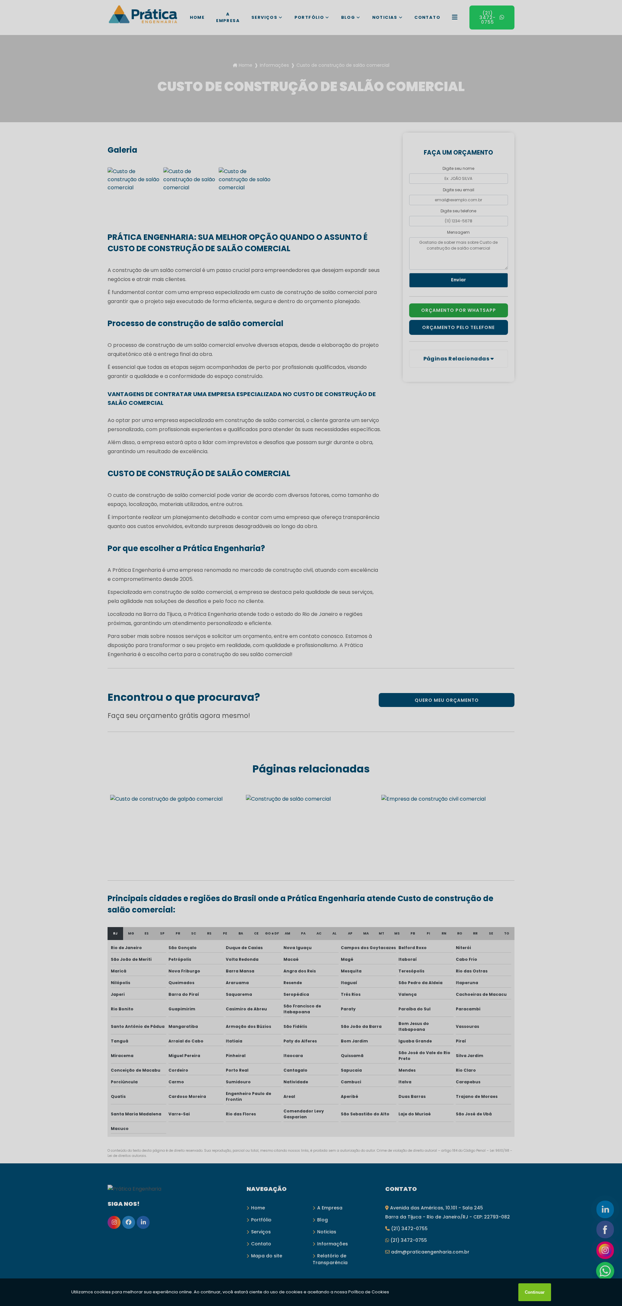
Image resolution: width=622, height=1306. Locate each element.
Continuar (535, 1292)
